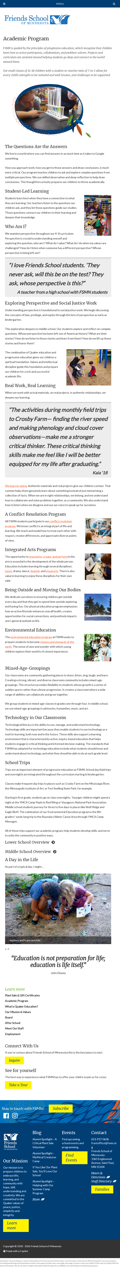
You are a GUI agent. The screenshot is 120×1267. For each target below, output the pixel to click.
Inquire (14, 1060)
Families (102, 1189)
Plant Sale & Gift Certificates (22, 995)
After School (12, 1023)
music (8, 571)
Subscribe (61, 1108)
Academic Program (26, 39)
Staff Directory (101, 1181)
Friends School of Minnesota (46, 1246)
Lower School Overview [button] (27, 842)
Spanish (35, 571)
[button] (108, 905)
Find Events (71, 1158)
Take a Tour (18, 1085)
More (36, 1199)
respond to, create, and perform (48, 556)
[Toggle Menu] (4, 4)
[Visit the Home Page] (36, 19)
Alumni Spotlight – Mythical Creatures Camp (44, 1157)
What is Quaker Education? (21, 1006)
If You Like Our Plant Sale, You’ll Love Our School (44, 1171)
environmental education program (31, 637)
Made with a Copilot (17, 1250)
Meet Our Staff (14, 1028)
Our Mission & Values (18, 1012)
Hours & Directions (98, 1175)
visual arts (52, 571)
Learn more (12, 1225)
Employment (12, 1034)
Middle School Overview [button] (28, 851)
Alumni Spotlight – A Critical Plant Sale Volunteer (44, 1143)
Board (8, 1017)
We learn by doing (16, 486)
